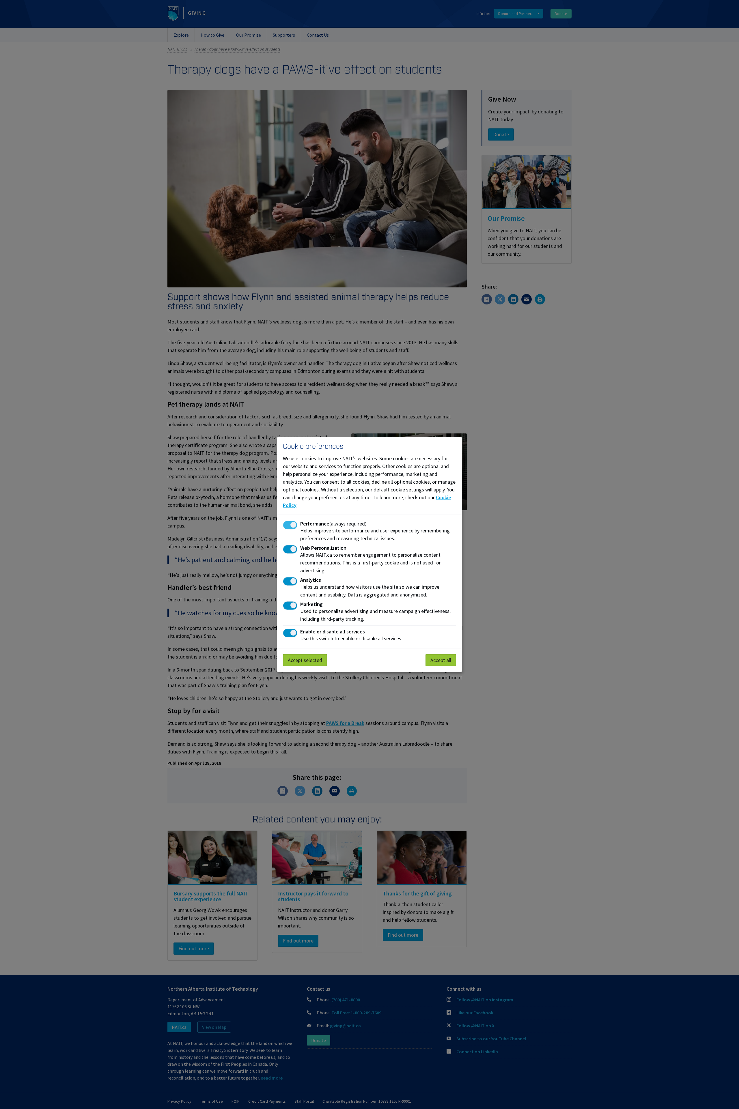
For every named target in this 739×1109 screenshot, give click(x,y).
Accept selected (305, 660)
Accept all (440, 660)
